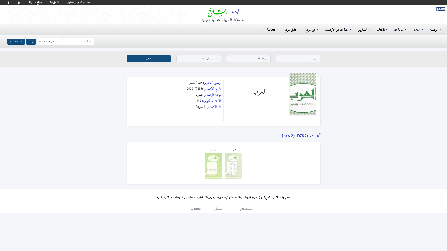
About (271, 29)
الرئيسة (434, 30)
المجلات (398, 30)
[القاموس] (196, 210)
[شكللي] (218, 210)
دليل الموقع (290, 30)
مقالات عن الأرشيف (336, 30)
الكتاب (381, 30)
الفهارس (362, 30)
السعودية (201, 106)
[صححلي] (246, 210)
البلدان (416, 30)
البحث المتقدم (16, 41)
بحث (31, 41)
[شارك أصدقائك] (8, 2)
